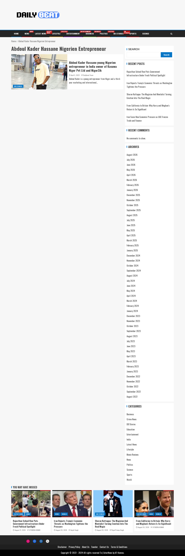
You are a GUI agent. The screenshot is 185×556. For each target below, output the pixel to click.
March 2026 (132, 180)
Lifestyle (56, 33)
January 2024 (132, 311)
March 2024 (132, 300)
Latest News (40, 33)
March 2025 (132, 240)
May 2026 (131, 169)
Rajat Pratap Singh (118, 530)
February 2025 (133, 245)
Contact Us (104, 547)
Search (133, 49)
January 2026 (132, 190)
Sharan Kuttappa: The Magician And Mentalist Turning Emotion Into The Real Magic (111, 523)
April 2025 (131, 235)
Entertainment (73, 33)
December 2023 (133, 316)
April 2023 (131, 356)
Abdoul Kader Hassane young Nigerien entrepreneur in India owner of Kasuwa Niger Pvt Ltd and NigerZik (93, 66)
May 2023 (131, 351)
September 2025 (134, 210)
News (27, 33)
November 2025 (133, 200)
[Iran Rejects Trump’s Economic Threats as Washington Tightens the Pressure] (72, 503)
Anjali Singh (74, 530)
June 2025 (131, 225)
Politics (104, 33)
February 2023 (133, 366)
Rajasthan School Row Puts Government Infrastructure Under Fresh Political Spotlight (28, 523)
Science (145, 33)
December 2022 (133, 376)
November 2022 (133, 381)
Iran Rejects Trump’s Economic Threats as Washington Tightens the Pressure (71, 523)
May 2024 (131, 290)
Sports (132, 33)
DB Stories (118, 33)
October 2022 (132, 386)
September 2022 (134, 391)
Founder (94, 547)
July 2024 (131, 280)
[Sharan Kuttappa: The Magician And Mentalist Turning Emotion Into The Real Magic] (113, 503)
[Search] (171, 33)
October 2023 (132, 326)
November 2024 (133, 260)
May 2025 (131, 230)
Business (90, 33)
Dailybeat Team (88, 75)
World (129, 479)
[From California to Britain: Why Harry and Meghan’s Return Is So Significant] (154, 503)
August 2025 (132, 215)
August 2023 (132, 336)
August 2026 (132, 154)
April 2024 (131, 295)
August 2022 (132, 396)
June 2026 (131, 164)
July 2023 (131, 341)
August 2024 (132, 275)
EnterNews (107, 552)
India (129, 439)
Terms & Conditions (119, 547)
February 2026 (133, 185)
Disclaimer (62, 547)
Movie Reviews (133, 454)
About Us (85, 547)
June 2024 (131, 285)
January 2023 (132, 371)
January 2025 (132, 250)
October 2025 (132, 205)
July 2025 (131, 220)
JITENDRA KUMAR (34, 530)
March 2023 (132, 361)
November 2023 (133, 321)
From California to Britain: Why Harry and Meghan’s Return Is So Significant (153, 522)
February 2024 (133, 305)
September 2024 (134, 270)
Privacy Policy (74, 547)
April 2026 (131, 175)
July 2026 (131, 159)
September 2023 (134, 331)
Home (16, 33)
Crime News (132, 419)
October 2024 (132, 265)
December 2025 (133, 195)
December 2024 (133, 255)
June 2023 (131, 346)
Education (131, 429)
